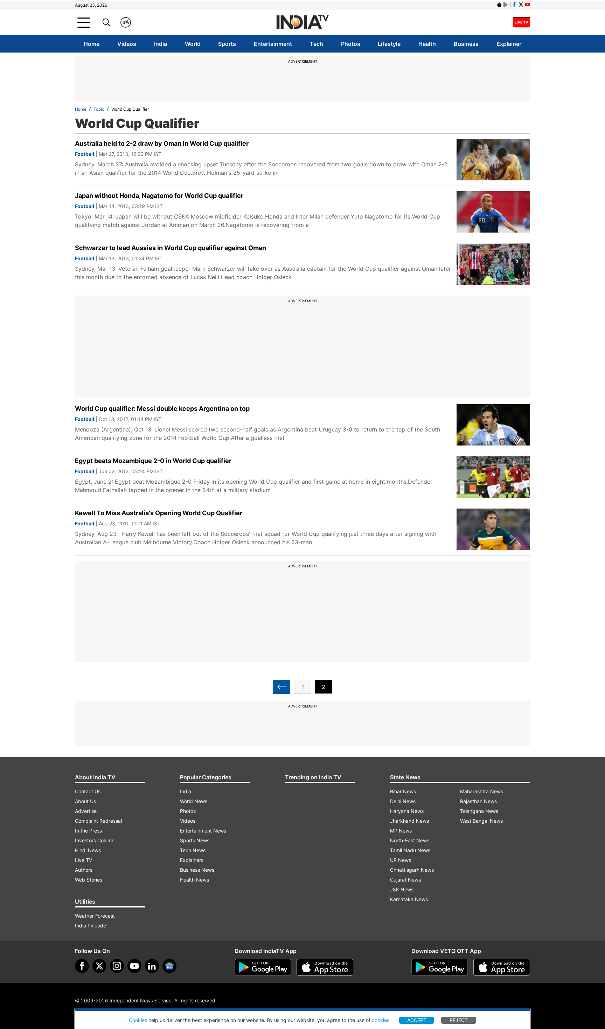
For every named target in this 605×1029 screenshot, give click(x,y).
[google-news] (169, 966)
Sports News (194, 840)
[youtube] (134, 966)
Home (91, 43)
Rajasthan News (478, 801)
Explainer (508, 43)
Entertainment (273, 43)
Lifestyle (389, 43)
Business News (197, 870)
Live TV (83, 860)
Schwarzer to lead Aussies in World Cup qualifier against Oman (170, 247)
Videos (126, 43)
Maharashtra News (481, 791)
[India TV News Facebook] (514, 4)
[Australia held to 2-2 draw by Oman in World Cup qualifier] (493, 159)
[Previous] (281, 687)
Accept (416, 1020)
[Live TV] (521, 22)
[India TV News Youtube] (527, 4)
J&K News (401, 889)
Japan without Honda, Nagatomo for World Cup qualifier (159, 195)
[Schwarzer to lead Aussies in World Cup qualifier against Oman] (493, 264)
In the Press (88, 831)
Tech (316, 43)
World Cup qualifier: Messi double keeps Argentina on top (162, 408)
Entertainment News (203, 831)
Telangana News (479, 811)
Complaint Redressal (98, 821)
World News (193, 801)
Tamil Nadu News (410, 850)
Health (427, 43)
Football (84, 154)
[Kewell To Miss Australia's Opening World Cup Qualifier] (493, 529)
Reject (459, 1020)
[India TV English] (302, 22)
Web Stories (88, 880)
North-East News (409, 840)
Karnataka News (409, 899)
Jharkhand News (409, 821)
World (193, 43)
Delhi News (403, 801)
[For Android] (439, 967)
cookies (380, 1020)
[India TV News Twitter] (521, 4)
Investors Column (94, 840)
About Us (85, 801)
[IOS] (499, 4)
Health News (194, 880)
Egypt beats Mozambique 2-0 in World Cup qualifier (153, 460)
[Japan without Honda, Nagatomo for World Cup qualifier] (493, 212)
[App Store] (325, 967)
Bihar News (403, 791)
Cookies (138, 1020)
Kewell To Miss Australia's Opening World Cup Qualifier (158, 513)
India (160, 43)
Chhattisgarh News (412, 870)
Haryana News (407, 811)
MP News (401, 831)
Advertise (86, 811)
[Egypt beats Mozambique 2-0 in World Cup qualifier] (493, 477)
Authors (83, 870)
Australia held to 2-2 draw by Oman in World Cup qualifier (162, 143)
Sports (227, 43)
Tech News (193, 850)
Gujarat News (405, 880)
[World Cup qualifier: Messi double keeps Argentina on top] (493, 425)
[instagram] (117, 966)
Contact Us (87, 791)
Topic (98, 109)
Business (466, 43)
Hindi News (88, 850)
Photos (350, 43)
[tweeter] (99, 966)
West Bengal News (481, 821)
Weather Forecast (95, 916)
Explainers (191, 860)
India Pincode (90, 925)
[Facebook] (82, 966)
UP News (400, 860)
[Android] (505, 4)
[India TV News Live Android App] (263, 967)
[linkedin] (152, 966)
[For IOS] (501, 967)
